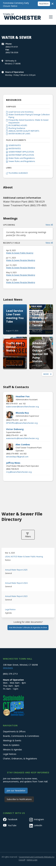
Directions (8, 667)
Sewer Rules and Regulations (22, 161)
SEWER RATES (15, 145)
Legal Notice (10, 609)
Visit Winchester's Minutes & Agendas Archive (28, 627)
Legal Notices (9, 754)
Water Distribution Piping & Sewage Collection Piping (29, 116)
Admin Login (32, 860)
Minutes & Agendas (12, 749)
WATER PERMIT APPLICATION (21, 155)
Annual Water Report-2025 (16, 570)
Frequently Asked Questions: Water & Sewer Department (29, 121)
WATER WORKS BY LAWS (19, 133)
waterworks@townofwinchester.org (22, 438)
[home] (22, 17)
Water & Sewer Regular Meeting (20, 260)
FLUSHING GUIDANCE (18, 173)
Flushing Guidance (17, 128)
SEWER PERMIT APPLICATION (21, 151)
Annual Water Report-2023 (16, 596)
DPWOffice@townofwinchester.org (21, 423)
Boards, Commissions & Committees (21, 736)
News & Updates (11, 745)
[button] (50, 17)
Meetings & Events (12, 740)
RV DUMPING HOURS (18, 125)
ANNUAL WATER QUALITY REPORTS (24, 131)
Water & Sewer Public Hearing (19, 253)
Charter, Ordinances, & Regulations (20, 758)
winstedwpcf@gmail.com (17, 456)
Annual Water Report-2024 (16, 583)
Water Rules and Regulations (22, 158)
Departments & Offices (14, 731)
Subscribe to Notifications (19, 799)
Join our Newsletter (16, 790)
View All (49, 224)
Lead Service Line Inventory (21, 111)
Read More (44, 3)
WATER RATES (15, 148)
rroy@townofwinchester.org (19, 472)
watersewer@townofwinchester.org (22, 406)
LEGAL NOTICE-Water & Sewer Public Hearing (24, 556)
